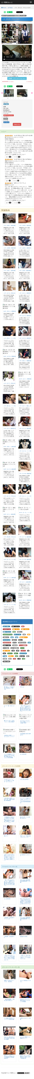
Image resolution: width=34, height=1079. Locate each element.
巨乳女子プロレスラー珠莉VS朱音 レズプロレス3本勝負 (25, 1000)
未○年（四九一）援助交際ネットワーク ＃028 (14, 446)
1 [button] (8, 98)
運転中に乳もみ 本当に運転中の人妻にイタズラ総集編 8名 (25, 1057)
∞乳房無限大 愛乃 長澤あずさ (25, 734)
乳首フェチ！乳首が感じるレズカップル (25, 836)
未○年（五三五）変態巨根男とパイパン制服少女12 (15, 356)
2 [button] (10, 98)
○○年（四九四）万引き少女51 (11, 537)
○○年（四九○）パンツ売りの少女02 (12, 338)
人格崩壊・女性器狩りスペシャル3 (9, 918)
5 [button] (18, 98)
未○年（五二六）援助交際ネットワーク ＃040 (14, 469)
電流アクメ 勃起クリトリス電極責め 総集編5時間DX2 (9, 1057)
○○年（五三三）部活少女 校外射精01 (12, 383)
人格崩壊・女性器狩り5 (9, 937)
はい (8, 157)
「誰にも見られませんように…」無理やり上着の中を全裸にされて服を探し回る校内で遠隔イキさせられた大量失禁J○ (25, 708)
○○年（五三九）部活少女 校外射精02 (12, 293)
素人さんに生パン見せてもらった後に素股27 (9, 721)
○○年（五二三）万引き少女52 (11, 496)
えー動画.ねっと (7, 2)
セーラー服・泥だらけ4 (9, 706)
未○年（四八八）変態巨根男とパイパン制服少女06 (15, 311)
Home (4, 7)
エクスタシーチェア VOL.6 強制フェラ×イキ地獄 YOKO (25, 721)
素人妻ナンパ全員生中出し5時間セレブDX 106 (9, 688)
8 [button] (26, 98)
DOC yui (22, 687)
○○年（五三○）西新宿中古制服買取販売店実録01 (15, 428)
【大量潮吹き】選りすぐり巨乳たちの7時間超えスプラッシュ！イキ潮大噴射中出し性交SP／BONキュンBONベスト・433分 (9, 819)
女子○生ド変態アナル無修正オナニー (25, 1037)
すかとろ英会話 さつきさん (25, 981)
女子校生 (10, 7)
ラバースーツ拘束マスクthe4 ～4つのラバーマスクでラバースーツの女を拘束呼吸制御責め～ (25, 800)
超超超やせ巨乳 (23, 936)
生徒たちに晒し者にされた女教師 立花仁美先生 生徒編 (9, 1038)
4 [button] (16, 98)
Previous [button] (2, 93)
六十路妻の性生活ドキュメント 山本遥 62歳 (9, 1018)
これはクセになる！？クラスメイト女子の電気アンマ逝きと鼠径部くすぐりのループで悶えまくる (9, 957)
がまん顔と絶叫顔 (24, 779)
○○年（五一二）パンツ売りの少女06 (12, 604)
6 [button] (21, 98)
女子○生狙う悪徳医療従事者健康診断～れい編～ (25, 919)
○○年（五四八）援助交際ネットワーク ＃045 (14, 225)
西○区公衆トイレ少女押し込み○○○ (25, 817)
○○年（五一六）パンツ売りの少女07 (12, 559)
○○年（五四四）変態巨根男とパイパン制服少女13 (15, 248)
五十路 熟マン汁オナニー (25, 855)
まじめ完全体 (23, 754)
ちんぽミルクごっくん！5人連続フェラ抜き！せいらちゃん (9, 780)
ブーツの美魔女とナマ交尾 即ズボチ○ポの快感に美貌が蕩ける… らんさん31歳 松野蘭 (9, 755)
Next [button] (32, 93)
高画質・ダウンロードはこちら (17, 78)
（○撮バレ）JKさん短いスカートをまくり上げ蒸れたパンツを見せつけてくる (25, 957)
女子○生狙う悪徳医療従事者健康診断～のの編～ (25, 881)
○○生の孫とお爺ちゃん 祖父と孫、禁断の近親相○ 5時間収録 (9, 799)
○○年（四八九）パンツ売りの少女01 (12, 405)
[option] (10, 93)
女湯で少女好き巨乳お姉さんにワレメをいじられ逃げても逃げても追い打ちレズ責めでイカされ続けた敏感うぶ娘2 (9, 857)
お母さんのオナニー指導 (25, 1018)
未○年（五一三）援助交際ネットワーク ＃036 (14, 577)
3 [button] (13, 98)
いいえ (17, 157)
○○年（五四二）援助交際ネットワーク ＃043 (14, 270)
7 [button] (23, 98)
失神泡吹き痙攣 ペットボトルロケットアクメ (9, 736)
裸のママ (6, 836)
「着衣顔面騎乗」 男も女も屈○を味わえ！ (9, 1000)
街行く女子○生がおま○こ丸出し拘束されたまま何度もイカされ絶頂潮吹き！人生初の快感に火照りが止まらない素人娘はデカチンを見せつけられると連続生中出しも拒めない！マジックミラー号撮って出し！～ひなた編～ (25, 904)
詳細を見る (17, 124)
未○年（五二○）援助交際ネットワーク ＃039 (14, 514)
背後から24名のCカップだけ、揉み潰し (9, 981)
